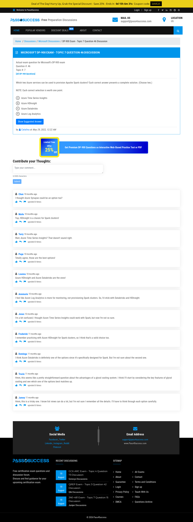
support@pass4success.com (136, 21)
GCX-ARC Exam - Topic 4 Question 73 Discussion (88, 473)
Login (137, 10)
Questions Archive (143, 501)
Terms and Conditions (145, 481)
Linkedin (48, 443)
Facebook (53, 439)
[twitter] (162, 10)
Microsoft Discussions (49, 41)
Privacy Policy (122, 491)
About (83, 30)
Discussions (30, 41)
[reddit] (174, 10)
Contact (97, 30)
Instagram (58, 443)
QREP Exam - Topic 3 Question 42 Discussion (88, 486)
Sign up (147, 10)
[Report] (25, 201)
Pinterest (57, 447)
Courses (119, 496)
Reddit (66, 443)
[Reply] (20, 201)
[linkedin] (166, 10)
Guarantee (120, 481)
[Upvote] (16, 201)
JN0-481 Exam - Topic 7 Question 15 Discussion (88, 499)
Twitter (62, 439)
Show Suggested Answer (30, 121)
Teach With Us (142, 491)
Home (17, 30)
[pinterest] (178, 10)
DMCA (118, 501)
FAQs (137, 496)
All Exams (139, 472)
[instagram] (170, 10)
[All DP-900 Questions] (25, 74)
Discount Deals (62, 30)
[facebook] (158, 10)
